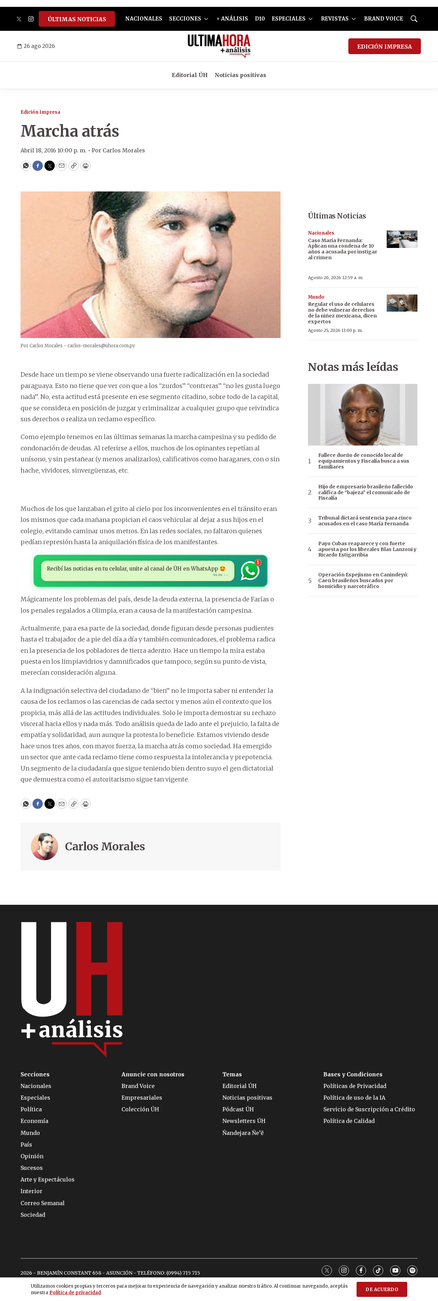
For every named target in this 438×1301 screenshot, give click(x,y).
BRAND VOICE (383, 18)
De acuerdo (381, 1289)
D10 (260, 18)
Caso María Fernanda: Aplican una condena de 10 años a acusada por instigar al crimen (342, 249)
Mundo (316, 297)
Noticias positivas (240, 75)
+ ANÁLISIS (232, 18)
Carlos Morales (105, 846)
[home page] (219, 46)
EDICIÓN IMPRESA (384, 46)
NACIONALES (143, 18)
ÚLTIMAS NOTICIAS (77, 19)
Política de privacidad (75, 1293)
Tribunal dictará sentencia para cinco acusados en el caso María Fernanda (365, 521)
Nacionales (321, 233)
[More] (206, 18)
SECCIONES (185, 18)
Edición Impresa (40, 112)
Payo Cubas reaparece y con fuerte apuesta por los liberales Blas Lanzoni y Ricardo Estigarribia (367, 549)
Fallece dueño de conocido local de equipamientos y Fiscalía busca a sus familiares (363, 461)
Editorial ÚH (190, 75)
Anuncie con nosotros (152, 1074)
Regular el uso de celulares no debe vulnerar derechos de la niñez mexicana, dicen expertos (342, 312)
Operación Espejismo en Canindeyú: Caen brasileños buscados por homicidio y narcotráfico (363, 580)
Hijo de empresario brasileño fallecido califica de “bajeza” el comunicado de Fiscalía (365, 492)
